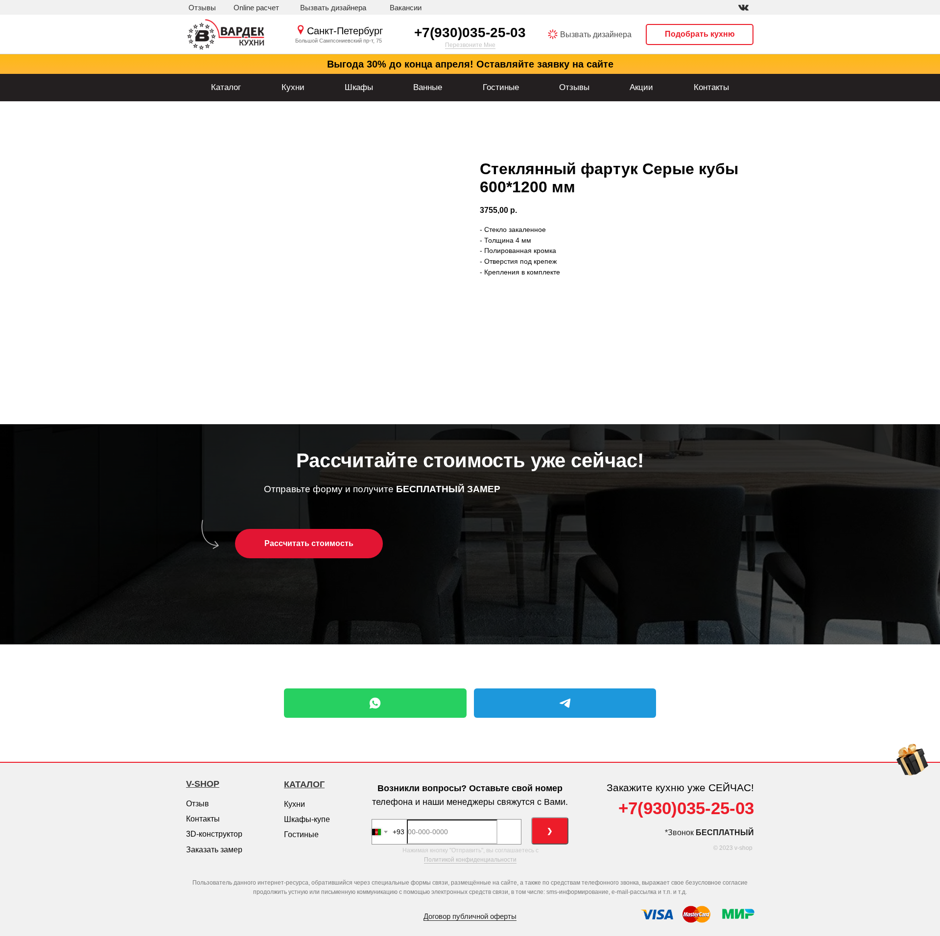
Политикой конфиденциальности (470, 859)
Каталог (226, 87)
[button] (333, 7)
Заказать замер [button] (214, 849)
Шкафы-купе (307, 819)
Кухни (293, 87)
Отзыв (197, 803)
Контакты (711, 87)
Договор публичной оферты (470, 916)
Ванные (427, 87)
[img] (743, 7)
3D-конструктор (214, 834)
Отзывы (574, 87)
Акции (641, 87)
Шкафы (359, 87)
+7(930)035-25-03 (470, 32)
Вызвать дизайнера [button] (596, 34)
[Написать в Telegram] (565, 703)
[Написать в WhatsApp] (375, 703)
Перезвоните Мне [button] (470, 45)
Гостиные (501, 87)
